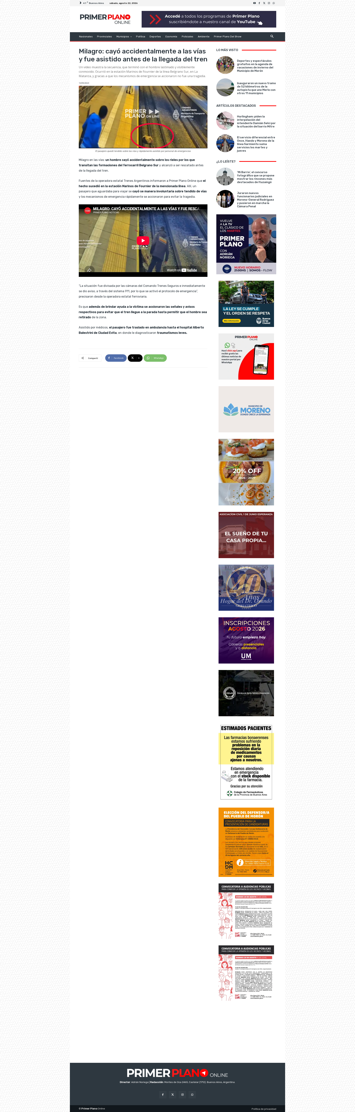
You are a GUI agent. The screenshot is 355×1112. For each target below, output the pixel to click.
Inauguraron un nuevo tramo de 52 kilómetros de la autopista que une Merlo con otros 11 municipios (256, 88)
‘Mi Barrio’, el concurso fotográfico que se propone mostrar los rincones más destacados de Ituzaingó (255, 177)
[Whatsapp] (273, 3)
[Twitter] (264, 3)
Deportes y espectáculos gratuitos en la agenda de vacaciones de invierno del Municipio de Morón (255, 65)
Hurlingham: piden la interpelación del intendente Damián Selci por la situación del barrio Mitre (256, 121)
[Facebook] (259, 3)
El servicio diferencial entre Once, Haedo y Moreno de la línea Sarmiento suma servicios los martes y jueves (256, 144)
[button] (272, 36)
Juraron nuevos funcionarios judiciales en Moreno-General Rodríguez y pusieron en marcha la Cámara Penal (255, 199)
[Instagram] (269, 3)
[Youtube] (254, 3)
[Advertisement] (246, 1032)
